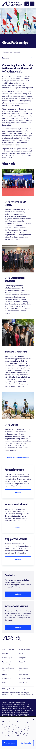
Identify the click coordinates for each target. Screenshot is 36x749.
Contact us (23, 682)
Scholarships (6, 678)
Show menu (5, 58)
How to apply (7, 657)
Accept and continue (9, 743)
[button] (33, 719)
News (4, 682)
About (21, 653)
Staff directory (24, 674)
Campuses (22, 657)
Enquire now (18, 594)
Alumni (4, 674)
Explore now (18, 492)
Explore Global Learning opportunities (18, 457)
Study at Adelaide (8, 649)
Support (22, 662)
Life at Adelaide (24, 649)
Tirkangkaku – (13, 689)
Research (5, 653)
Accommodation (25, 678)
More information (26, 743)
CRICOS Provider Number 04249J (22, 694)
